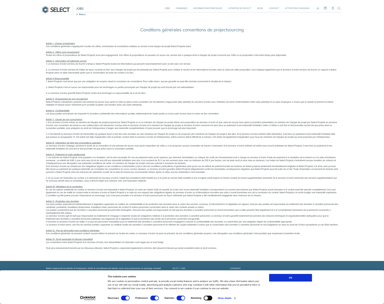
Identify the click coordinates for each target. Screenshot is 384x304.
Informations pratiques (207, 8)
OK (290, 277)
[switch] (154, 298)
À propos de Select (239, 8)
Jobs (167, 8)
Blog (260, 8)
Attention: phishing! (297, 8)
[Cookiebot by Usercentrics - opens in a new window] (88, 298)
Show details (224, 298)
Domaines (181, 8)
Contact (274, 8)
